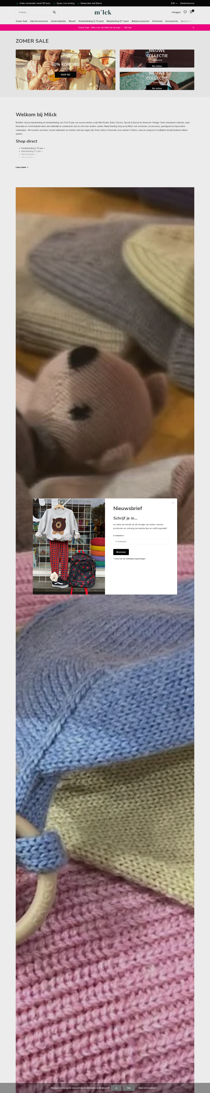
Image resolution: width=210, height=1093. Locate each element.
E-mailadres (119, 535)
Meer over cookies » (147, 1088)
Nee (129, 1088)
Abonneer (121, 552)
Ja (116, 1088)
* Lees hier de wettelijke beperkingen (129, 559)
